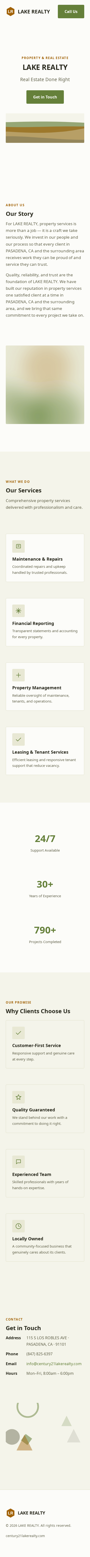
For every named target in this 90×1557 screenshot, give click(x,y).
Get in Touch (45, 97)
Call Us (71, 11)
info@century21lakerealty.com (54, 1363)
